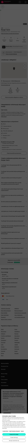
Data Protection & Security (14, 431)
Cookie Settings (14, 437)
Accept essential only (14, 440)
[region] (14, 428)
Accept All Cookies (14, 434)
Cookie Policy (5, 431)
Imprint (22, 431)
